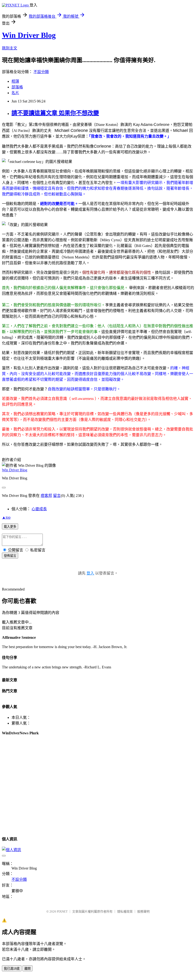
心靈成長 (39, 509)
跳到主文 (9, 48)
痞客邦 (46, 496)
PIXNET (62, 911)
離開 (27, 968)
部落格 (17, 87)
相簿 (15, 81)
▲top (6, 517)
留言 (57, 496)
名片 (15, 93)
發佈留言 (10, 556)
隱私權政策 (125, 911)
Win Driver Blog (29, 35)
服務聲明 (143, 911)
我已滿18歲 (12, 968)
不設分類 (41, 72)
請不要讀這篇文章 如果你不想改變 (55, 113)
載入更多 (10, 526)
